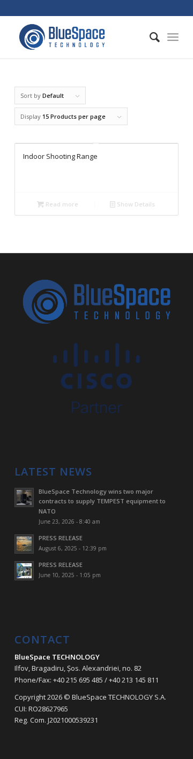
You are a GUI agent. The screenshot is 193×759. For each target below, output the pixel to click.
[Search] (149, 37)
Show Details (135, 204)
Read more (61, 204)
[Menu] (173, 37)
